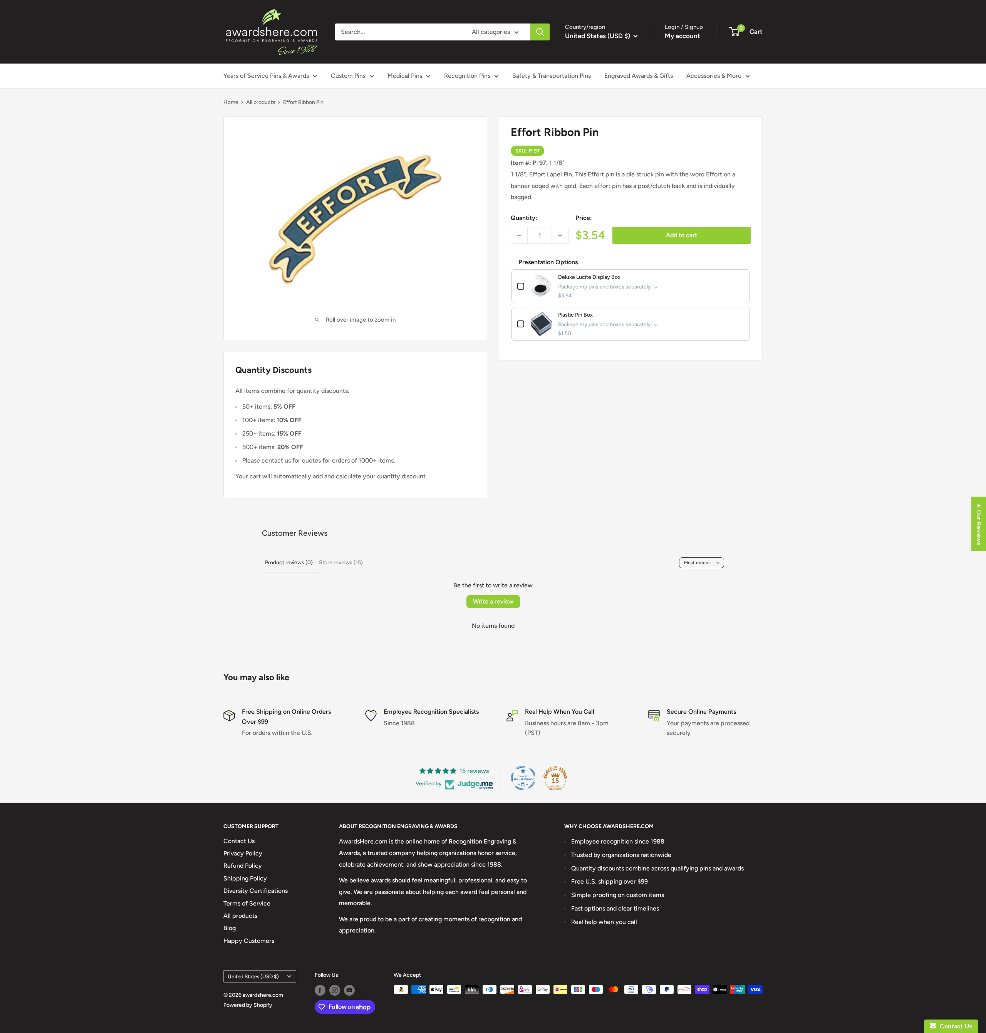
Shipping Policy (245, 878)
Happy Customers (248, 940)
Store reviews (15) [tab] (341, 562)
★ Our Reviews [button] (979, 524)
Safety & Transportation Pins (551, 75)
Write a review (493, 601)
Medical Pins (404, 75)
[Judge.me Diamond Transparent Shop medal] (523, 778)
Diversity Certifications (255, 890)
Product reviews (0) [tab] (289, 562)
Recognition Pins (467, 75)
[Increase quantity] (560, 235)
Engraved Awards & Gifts (638, 75)
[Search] (540, 31)
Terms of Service (246, 903)
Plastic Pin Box (575, 315)
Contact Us (239, 841)
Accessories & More (713, 75)
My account (682, 36)
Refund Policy (242, 865)
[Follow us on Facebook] (320, 990)
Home (230, 102)
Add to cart (681, 235)
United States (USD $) (253, 976)
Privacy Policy (242, 853)
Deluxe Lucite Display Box (589, 277)
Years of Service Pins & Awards (266, 75)
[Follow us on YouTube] (349, 990)
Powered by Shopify (247, 1005)
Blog (229, 928)
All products (260, 102)
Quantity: (524, 217)
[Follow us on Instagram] (334, 990)
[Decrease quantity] (519, 235)
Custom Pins (348, 75)
